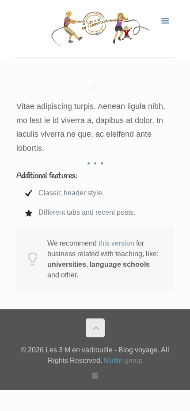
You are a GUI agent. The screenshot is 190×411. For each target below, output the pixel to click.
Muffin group (123, 360)
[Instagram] (95, 375)
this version (116, 243)
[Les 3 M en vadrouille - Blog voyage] (95, 29)
